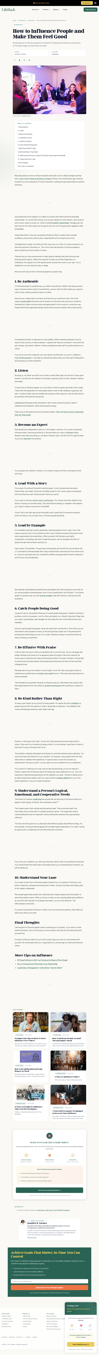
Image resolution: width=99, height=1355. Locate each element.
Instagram (12, 1337)
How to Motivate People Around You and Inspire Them (66, 1039)
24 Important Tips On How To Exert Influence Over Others (30, 1039)
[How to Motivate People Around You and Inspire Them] (68, 1022)
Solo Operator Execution (53, 1329)
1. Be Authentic (23, 127)
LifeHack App (26, 1316)
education (27, 438)
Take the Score (90, 9)
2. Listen (21, 130)
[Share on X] (24, 60)
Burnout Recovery (51, 1316)
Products (45, 9)
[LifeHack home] (8, 9)
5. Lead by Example (24, 141)
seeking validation (63, 778)
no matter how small (44, 673)
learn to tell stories (46, 500)
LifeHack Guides (6, 1316)
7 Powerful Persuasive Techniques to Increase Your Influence (67, 1112)
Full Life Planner (27, 1321)
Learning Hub (26, 1324)
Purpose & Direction (52, 1321)
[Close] (95, 3)
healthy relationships (61, 223)
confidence (75, 703)
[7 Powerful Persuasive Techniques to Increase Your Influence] (68, 1095)
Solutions (55, 9)
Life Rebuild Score (7, 1318)
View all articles (32, 1237)
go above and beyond (53, 685)
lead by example (46, 595)
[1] (58, 801)
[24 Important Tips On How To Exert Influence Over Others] (30, 1022)
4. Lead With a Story (25, 138)
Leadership (31, 20)
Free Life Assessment (23, 358)
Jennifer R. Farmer (20, 54)
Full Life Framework (7, 1321)
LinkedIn (34, 1337)
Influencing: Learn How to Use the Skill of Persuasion (53, 1210)
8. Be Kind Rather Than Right (28, 152)
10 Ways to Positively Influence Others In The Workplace (28, 1108)
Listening (18, 403)
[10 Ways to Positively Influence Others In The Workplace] (31, 1092)
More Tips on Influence (26, 166)
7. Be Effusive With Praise (27, 148)
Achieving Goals (6, 1326)
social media (26, 301)
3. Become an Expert (25, 134)
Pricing (65, 9)
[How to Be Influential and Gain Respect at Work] (30, 1057)
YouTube (28, 1337)
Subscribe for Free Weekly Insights (49, 1287)
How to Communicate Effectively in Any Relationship (37, 964)
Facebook (4, 1337)
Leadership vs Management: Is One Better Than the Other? (39, 968)
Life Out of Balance (51, 1324)
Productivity (22, 20)
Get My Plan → (87, 3)
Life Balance (5, 1324)
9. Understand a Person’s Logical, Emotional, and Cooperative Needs (41, 155)
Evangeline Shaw (26, 116)
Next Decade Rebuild (52, 1326)
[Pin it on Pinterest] (19, 60)
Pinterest (19, 1337)
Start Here (35, 9)
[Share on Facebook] (15, 60)
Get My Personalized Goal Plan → (49, 1190)
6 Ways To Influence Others (67, 1077)
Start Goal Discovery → (81, 1344)
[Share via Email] (29, 60)
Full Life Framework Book (30, 1318)
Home (14, 20)
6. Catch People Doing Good (27, 145)
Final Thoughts (23, 163)
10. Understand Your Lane (26, 159)
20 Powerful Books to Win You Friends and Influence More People (42, 960)
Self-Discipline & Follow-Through (55, 1318)
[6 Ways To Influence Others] (68, 1060)
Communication (60, 1073)
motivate (69, 432)
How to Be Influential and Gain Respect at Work (28, 1070)
